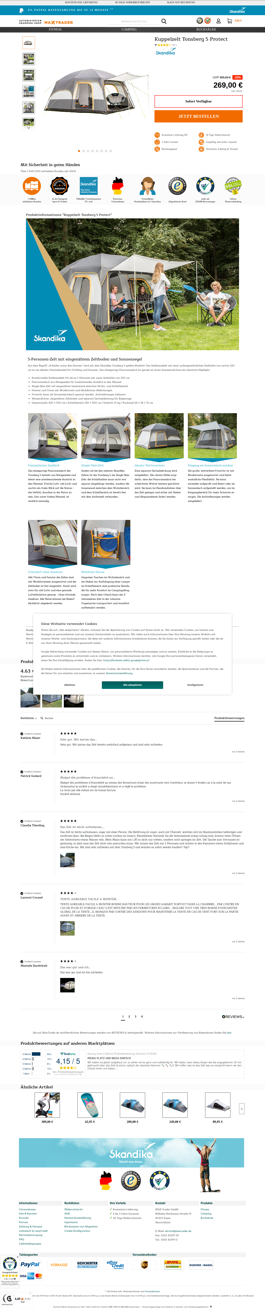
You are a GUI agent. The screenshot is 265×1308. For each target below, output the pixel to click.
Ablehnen (69, 684)
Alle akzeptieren (132, 684)
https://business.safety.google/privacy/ (126, 660)
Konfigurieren (195, 684)
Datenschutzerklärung (119, 673)
